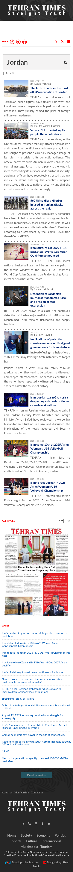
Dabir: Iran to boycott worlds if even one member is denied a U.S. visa (36, 707)
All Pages (8, 520)
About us (7, 792)
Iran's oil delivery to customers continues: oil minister (33, 672)
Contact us (37, 792)
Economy (43, 835)
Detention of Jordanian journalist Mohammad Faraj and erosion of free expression (48, 299)
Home (11, 835)
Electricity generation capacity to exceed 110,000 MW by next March (35, 759)
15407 (5, 751)
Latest (6, 625)
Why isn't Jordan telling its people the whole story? (47, 132)
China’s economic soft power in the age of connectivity (33, 734)
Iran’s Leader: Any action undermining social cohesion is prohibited (34, 635)
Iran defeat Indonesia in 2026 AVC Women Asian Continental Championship (30, 644)
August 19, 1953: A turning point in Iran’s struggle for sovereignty (32, 717)
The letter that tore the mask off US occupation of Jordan (49, 90)
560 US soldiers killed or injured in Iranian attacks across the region (46, 204)
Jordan (17, 62)
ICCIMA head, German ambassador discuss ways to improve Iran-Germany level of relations (31, 690)
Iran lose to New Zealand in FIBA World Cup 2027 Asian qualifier (34, 664)
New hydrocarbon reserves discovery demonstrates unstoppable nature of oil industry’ (32, 680)
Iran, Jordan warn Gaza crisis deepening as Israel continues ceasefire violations (49, 401)
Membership (21, 792)
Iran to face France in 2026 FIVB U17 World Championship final (36, 654)
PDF (68, 520)
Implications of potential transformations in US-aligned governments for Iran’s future (50, 343)
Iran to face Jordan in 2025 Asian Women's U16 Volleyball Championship (48, 486)
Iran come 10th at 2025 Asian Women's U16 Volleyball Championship (49, 448)
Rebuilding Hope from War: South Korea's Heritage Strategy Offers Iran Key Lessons (36, 743)
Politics (60, 835)
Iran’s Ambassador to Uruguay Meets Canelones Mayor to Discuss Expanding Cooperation (35, 726)
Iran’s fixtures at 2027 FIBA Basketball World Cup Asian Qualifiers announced (48, 251)
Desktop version (36, 775)
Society (26, 835)
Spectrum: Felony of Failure (18, 698)
